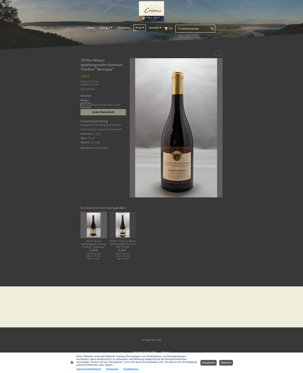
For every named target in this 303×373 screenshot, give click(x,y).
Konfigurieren (131, 369)
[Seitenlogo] (151, 11)
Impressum (112, 369)
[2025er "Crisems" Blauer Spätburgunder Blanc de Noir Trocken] (123, 225)
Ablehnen (226, 362)
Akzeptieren (208, 362)
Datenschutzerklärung (88, 369)
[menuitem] (216, 53)
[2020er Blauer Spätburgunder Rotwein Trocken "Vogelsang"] (93, 225)
